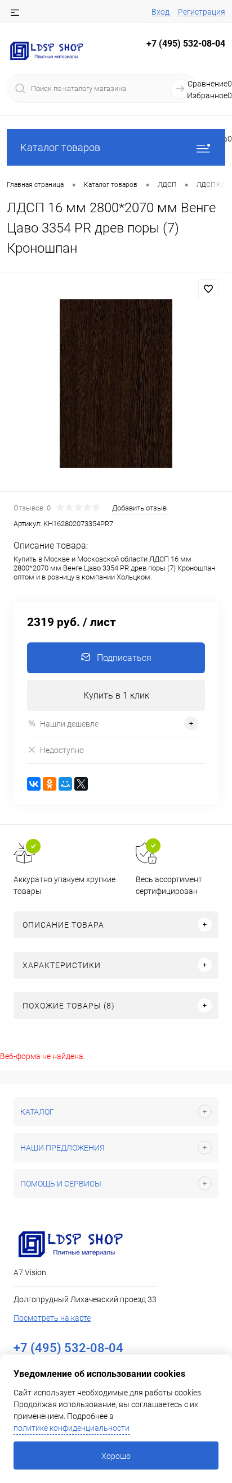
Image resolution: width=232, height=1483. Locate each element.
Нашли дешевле (69, 723)
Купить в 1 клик (116, 695)
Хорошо (116, 1456)
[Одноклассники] (49, 784)
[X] (81, 784)
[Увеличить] (116, 383)
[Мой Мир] (65, 784)
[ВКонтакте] (34, 784)
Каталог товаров (60, 147)
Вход (160, 11)
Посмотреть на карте (52, 1317)
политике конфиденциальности (72, 1427)
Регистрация (201, 11)
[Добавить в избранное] (208, 289)
